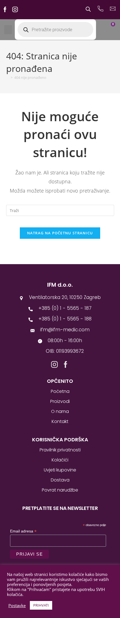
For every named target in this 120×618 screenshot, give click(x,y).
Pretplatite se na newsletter (60, 508)
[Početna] (7, 77)
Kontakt (60, 421)
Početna (60, 391)
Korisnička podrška (60, 439)
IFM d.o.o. (60, 285)
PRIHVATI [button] (41, 605)
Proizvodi (60, 401)
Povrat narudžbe (60, 490)
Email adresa (23, 531)
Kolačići (60, 460)
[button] (8, 29)
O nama (60, 411)
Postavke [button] (17, 605)
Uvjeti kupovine (60, 470)
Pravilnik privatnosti (60, 450)
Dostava (60, 480)
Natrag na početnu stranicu (60, 232)
